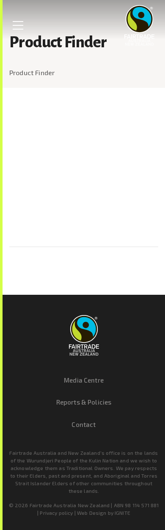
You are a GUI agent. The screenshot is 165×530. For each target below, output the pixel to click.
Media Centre (84, 380)
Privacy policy (56, 513)
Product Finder (32, 72)
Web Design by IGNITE (103, 513)
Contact (84, 424)
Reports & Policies (84, 402)
